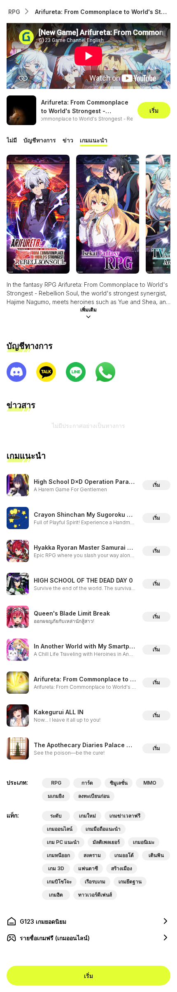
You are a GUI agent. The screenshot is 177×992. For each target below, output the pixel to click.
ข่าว (68, 140)
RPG (14, 11)
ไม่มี (12, 140)
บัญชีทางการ (39, 140)
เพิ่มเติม (88, 310)
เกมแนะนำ (93, 140)
